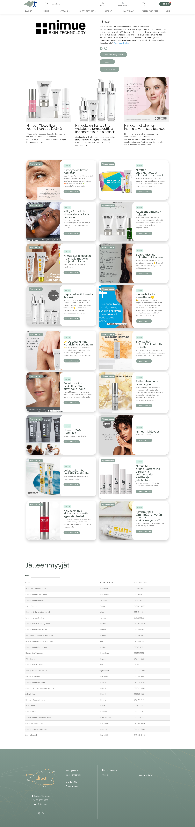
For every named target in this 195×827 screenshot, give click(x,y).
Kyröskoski (104, 671)
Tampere (103, 600)
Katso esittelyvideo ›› (122, 43)
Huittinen (104, 676)
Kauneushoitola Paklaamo (35, 600)
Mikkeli (103, 688)
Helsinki (103, 624)
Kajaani (103, 659)
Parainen (103, 682)
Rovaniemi (104, 594)
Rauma (103, 700)
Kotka (102, 706)
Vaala (102, 665)
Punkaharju (104, 653)
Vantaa (103, 630)
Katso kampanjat (73, 775)
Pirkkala (103, 647)
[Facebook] (101, 48)
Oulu (102, 641)
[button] (30, 11)
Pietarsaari (104, 723)
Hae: (27, 575)
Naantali (103, 729)
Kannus (103, 635)
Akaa (102, 612)
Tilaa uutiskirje (72, 786)
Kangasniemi (105, 718)
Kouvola (103, 712)
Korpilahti (104, 589)
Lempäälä (104, 735)
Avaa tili (105, 775)
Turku (102, 606)
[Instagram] (105, 48)
